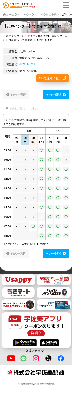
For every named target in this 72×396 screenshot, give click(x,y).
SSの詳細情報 (49, 78)
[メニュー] (66, 5)
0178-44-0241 (28, 64)
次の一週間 (53, 94)
